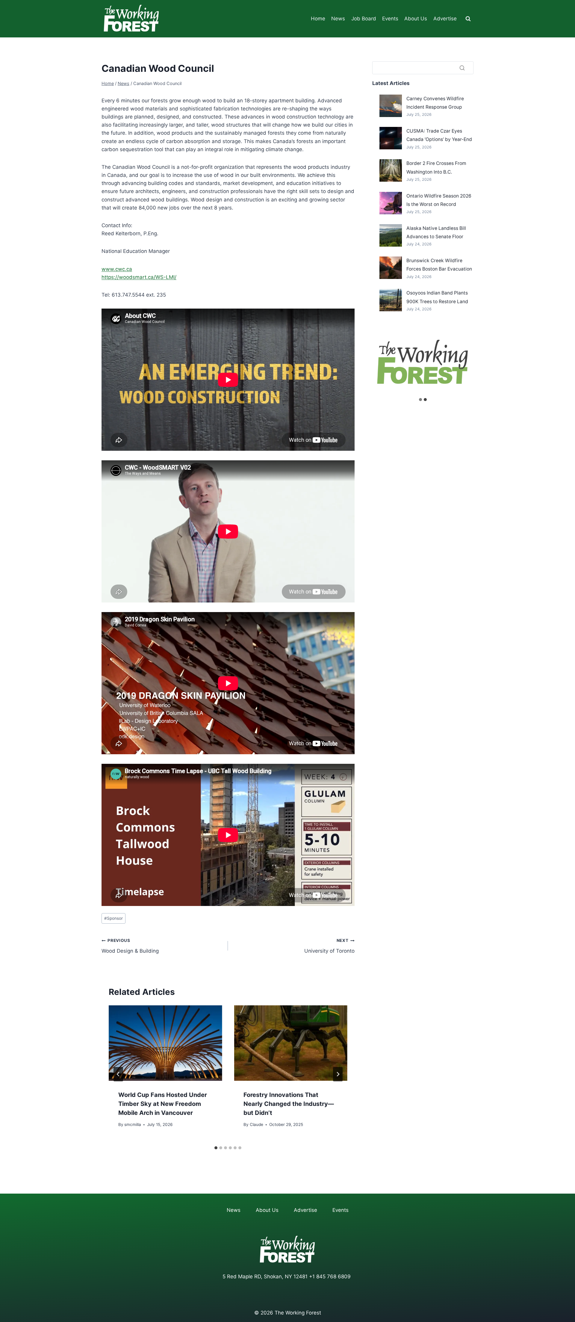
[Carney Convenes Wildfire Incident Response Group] (390, 106)
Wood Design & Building (130, 946)
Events (390, 19)
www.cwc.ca (117, 269)
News (338, 19)
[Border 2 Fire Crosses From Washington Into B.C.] (390, 170)
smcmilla (132, 1124)
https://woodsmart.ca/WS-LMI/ (139, 277)
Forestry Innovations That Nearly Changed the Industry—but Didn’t (288, 1104)
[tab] (215, 1147)
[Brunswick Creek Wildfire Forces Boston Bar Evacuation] (390, 267)
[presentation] (165, 1043)
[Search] (462, 68)
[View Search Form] (468, 18)
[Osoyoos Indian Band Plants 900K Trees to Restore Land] (390, 300)
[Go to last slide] (118, 1074)
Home (318, 19)
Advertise (445, 19)
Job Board (363, 19)
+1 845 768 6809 (330, 1276)
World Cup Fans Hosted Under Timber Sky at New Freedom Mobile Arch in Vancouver (162, 1104)
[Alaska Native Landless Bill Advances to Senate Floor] (390, 235)
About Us (415, 19)
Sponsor (113, 918)
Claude (256, 1124)
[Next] (338, 1074)
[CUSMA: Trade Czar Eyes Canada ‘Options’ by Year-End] (390, 138)
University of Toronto (329, 946)
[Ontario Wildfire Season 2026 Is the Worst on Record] (390, 203)
